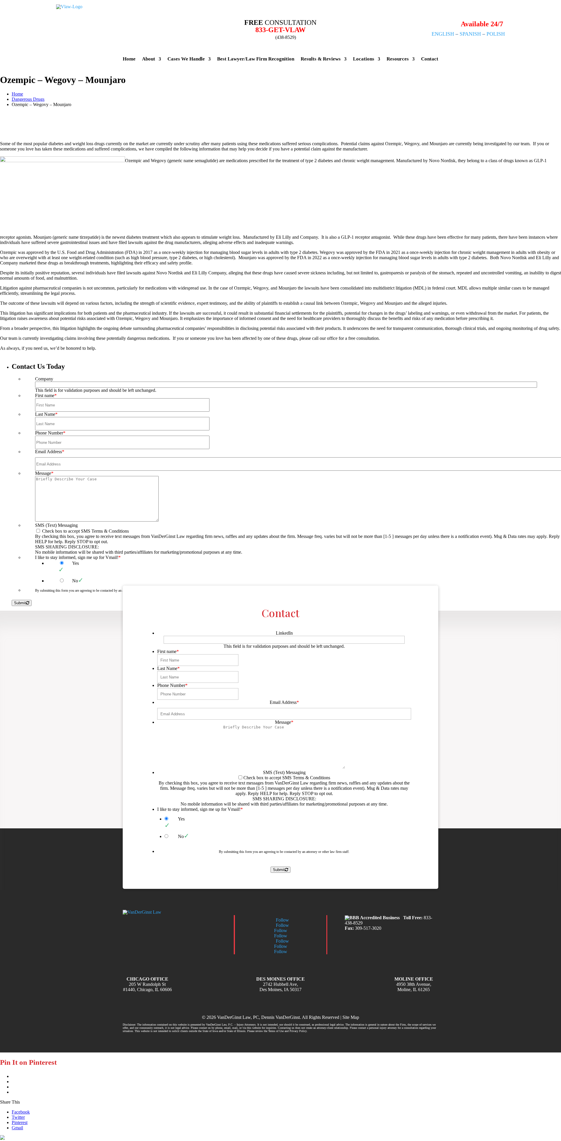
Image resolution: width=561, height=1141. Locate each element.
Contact (429, 59)
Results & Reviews (321, 59)
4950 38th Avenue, (413, 984)
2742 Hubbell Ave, (280, 984)
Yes (181, 818)
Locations (363, 59)
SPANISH (470, 34)
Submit (279, 870)
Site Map (350, 1017)
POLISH (495, 34)
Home (129, 59)
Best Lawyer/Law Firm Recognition (255, 59)
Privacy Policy (298, 1031)
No (181, 836)
